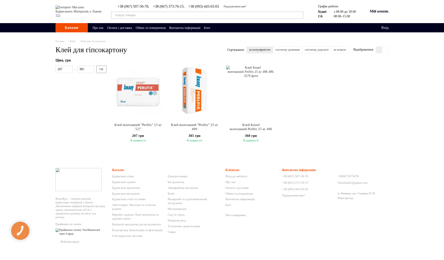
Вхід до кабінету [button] (236, 176)
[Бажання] (368, 27)
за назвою (339, 49)
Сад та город (176, 214)
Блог (207, 28)
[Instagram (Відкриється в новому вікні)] (217, 28)
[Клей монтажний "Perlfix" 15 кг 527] (138, 90)
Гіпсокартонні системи (127, 236)
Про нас (98, 28)
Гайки (172, 232)
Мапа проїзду (345, 198)
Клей (171, 193)
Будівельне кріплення (126, 188)
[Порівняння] (358, 27)
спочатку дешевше (287, 49)
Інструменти (176, 182)
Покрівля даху (177, 220)
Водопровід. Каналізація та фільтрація (137, 230)
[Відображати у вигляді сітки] (379, 50)
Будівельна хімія (123, 176)
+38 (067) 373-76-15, (169, 6)
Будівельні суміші (124, 182)
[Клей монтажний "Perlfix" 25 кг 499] (194, 90)
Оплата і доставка (119, 28)
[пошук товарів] (299, 15)
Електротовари (177, 176)
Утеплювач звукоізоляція (184, 226)
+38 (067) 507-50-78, (133, 6)
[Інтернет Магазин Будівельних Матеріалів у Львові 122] (79, 179)
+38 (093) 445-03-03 (203, 6)
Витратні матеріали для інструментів (136, 224)
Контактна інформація (184, 28)
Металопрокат (177, 209)
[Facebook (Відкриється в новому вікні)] (222, 28)
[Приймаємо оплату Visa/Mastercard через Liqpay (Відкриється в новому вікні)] (80, 231)
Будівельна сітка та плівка (129, 199)
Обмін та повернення (151, 28)
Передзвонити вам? (235, 6)
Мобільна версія (69, 241)
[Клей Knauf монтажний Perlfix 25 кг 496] (251, 90)
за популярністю (260, 49)
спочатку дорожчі (317, 49)
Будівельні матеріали (125, 193)
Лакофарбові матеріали (183, 188)
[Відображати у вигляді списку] (385, 50)
